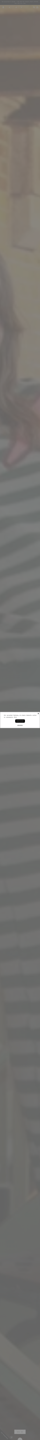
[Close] (38, 713)
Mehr (15, 717)
